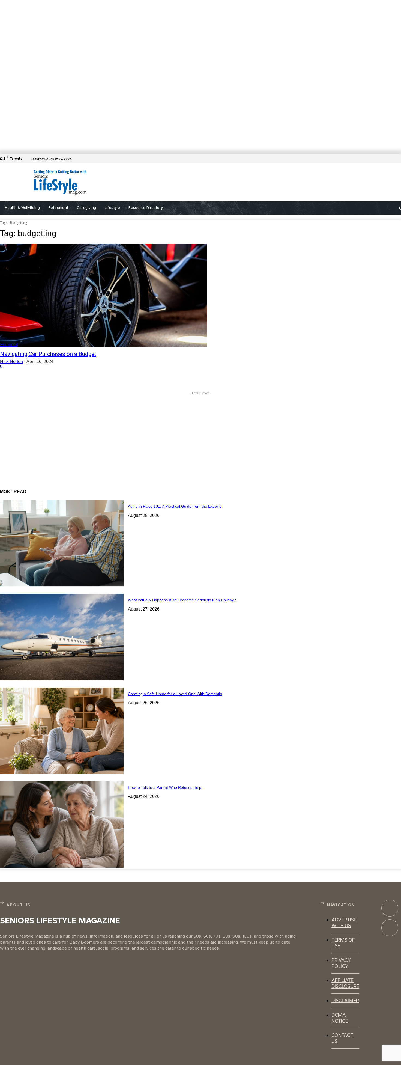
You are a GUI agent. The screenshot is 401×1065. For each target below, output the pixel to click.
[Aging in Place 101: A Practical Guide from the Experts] (62, 543)
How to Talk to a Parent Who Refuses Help (164, 787)
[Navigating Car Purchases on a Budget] (103, 295)
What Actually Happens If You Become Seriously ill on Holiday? (182, 600)
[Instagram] (389, 927)
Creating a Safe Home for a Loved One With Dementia (175, 694)
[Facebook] (397, 159)
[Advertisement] (219, 182)
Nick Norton (11, 361)
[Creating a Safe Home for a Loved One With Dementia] (62, 731)
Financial (9, 344)
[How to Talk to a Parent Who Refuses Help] (62, 824)
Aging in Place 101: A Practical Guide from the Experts (174, 506)
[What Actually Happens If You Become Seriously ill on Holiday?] (62, 637)
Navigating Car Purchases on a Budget (48, 354)
